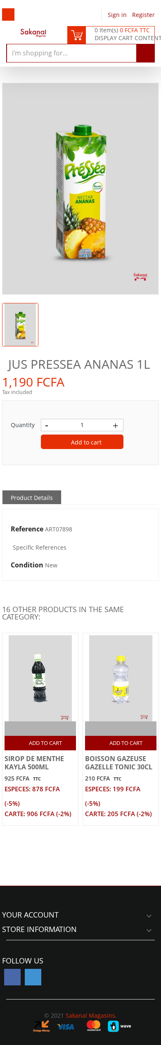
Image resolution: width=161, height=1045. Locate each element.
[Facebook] (12, 977)
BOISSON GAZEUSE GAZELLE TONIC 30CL (118, 762)
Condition (27, 565)
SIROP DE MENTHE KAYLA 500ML (34, 762)
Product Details (32, 498)
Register (143, 15)
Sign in (118, 15)
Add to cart (85, 442)
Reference (27, 529)
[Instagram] (33, 977)
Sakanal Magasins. (91, 1015)
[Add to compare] (33, 728)
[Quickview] (49, 728)
